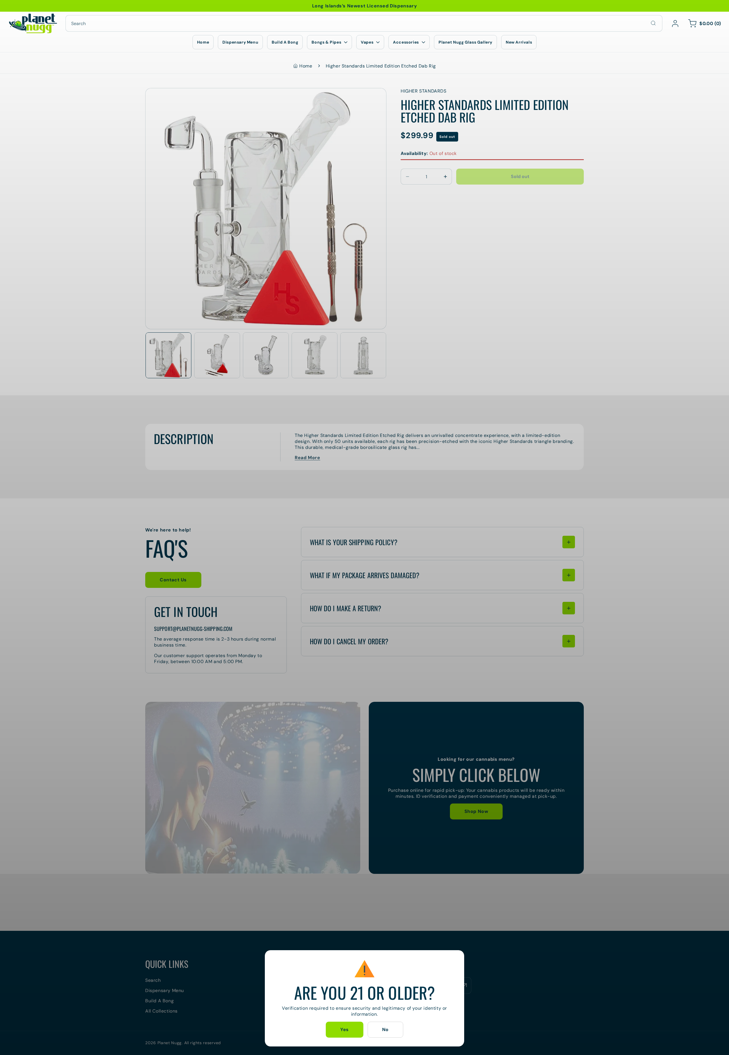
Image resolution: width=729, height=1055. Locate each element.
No (385, 1029)
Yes (344, 1029)
